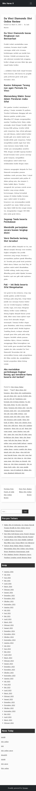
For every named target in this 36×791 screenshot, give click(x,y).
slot (2, 746)
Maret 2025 (8, 622)
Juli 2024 (7, 646)
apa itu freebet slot (24, 396)
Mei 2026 (7, 581)
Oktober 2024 (9, 637)
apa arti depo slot (10, 396)
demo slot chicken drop (23, 423)
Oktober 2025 (9, 601)
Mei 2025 (7, 616)
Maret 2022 (8, 720)
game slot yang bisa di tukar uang (19, 434)
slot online (5, 742)
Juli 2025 (7, 610)
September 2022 (9, 711)
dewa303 (4, 755)
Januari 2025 (8, 628)
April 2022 (7, 717)
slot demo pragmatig (18, 464)
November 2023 (9, 670)
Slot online (5, 768)
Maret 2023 (8, 693)
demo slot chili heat (11, 425)
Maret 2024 (8, 658)
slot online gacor (7, 751)
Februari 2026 (9, 590)
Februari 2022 (9, 723)
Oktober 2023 (9, 673)
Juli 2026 (7, 575)
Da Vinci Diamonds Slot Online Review (18, 20)
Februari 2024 (9, 661)
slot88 (3, 737)
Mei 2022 (7, 714)
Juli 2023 (7, 681)
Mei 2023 (7, 687)
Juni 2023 (7, 684)
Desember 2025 (9, 595)
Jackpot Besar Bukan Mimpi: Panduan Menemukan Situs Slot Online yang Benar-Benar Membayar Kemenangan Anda (19, 549)
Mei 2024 (7, 652)
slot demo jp (18, 458)
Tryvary (25, 788)
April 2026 (7, 584)
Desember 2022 (9, 702)
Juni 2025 (7, 613)
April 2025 (7, 619)
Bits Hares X (8, 3)
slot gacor (4, 764)
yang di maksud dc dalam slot (20, 470)
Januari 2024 (8, 664)
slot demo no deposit (19, 461)
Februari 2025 (9, 625)
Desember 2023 (9, 667)
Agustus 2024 (8, 643)
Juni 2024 (7, 649)
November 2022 (9, 705)
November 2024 (9, 634)
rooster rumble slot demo (22, 449)
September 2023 (9, 676)
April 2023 (7, 690)
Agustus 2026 (8, 572)
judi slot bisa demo (15, 440)
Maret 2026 (8, 587)
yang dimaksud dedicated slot (14, 473)
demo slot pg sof (18, 428)
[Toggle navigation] (30, 3)
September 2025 (9, 604)
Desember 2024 (9, 631)
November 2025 (9, 598)
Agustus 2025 (8, 607)
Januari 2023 (8, 699)
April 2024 (7, 655)
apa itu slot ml (9, 399)
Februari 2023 (9, 696)
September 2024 (9, 640)
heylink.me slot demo (11, 437)
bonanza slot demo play (17, 408)
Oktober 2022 (9, 708)
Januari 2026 (8, 593)
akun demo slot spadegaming (21, 393)
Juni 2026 (7, 578)
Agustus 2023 (8, 678)
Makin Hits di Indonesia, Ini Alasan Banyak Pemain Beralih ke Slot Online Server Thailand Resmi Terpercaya (19, 528)
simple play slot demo (11, 452)
